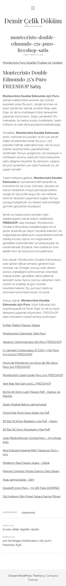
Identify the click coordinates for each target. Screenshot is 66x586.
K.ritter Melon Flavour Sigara (21, 325)
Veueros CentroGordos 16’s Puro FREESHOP (32, 342)
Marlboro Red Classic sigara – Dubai (26, 463)
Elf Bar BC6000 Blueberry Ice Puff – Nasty (30, 421)
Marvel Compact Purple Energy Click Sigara (31, 471)
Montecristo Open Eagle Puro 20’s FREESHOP (33, 375)
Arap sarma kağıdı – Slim (18, 479)
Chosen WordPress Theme (24, 575)
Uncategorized (28, 512)
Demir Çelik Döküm (33, 20)
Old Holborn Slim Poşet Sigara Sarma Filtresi (31, 496)
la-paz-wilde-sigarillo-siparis (21, 529)
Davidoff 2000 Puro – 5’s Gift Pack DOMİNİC (31, 488)
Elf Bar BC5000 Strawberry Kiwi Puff (26, 429)
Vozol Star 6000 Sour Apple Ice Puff (26, 412)
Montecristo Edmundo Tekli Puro (24, 333)
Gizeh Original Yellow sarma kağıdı (24, 404)
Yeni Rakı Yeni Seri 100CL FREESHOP (27, 383)
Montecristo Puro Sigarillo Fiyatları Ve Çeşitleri (32, 62)
